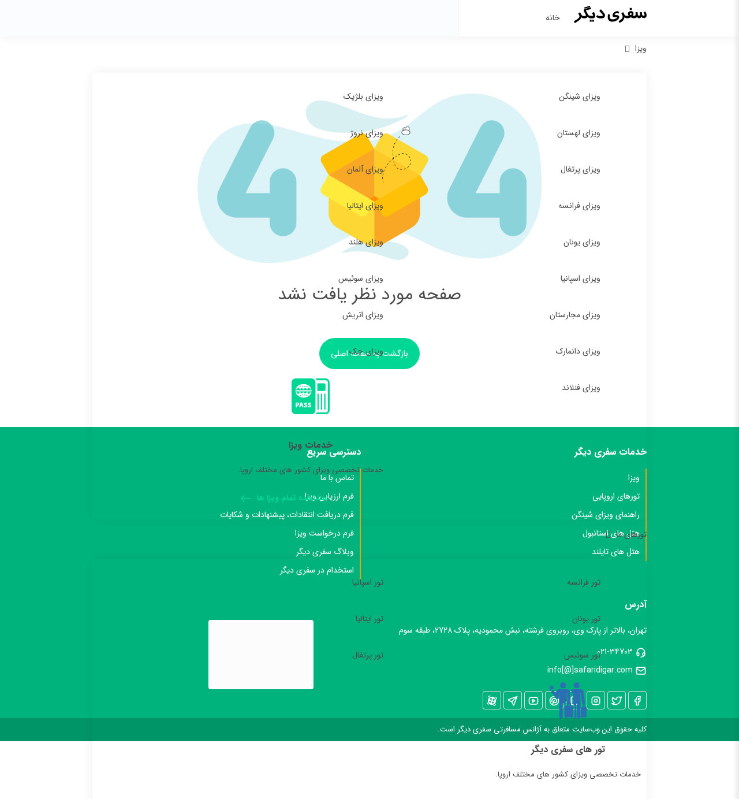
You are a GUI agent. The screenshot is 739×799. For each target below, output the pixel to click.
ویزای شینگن (579, 96)
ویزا (641, 48)
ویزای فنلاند (581, 387)
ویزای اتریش (362, 315)
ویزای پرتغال (580, 169)
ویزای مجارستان (575, 315)
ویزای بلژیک (363, 96)
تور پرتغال (367, 655)
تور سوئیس (582, 655)
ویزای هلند (366, 242)
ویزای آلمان (365, 169)
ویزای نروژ (366, 133)
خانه (553, 18)
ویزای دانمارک (578, 351)
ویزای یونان (581, 242)
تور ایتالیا (369, 618)
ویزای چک (366, 351)
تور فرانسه (583, 582)
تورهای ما (631, 534)
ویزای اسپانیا (580, 278)
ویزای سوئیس (360, 278)
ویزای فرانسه (579, 205)
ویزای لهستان (578, 133)
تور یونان (586, 618)
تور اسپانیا (367, 582)
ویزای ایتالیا (365, 205)
